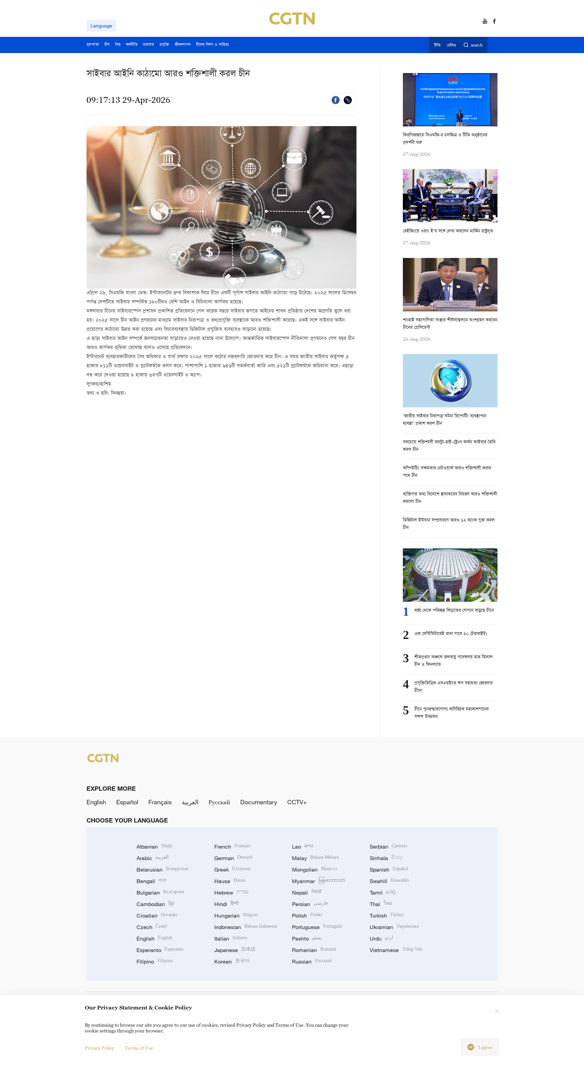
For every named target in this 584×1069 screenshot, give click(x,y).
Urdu (381, 938)
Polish (307, 915)
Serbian (388, 846)
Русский (219, 802)
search (477, 45)
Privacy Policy (99, 1048)
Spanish (389, 869)
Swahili (389, 881)
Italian (230, 938)
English (96, 802)
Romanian (314, 950)
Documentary (258, 802)
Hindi (226, 904)
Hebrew (231, 892)
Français (160, 802)
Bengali (151, 881)
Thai (381, 904)
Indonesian (245, 927)
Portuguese (317, 927)
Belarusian (162, 869)
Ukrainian (394, 927)
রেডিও (451, 45)
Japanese (235, 950)
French (232, 846)
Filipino (155, 961)
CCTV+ (297, 802)
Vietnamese (396, 950)
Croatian (157, 915)
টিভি (437, 45)
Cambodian (155, 904)
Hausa (229, 881)
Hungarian (236, 915)
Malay (315, 858)
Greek (232, 869)
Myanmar (318, 881)
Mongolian (314, 869)
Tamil (383, 892)
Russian (312, 961)
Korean (231, 961)
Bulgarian (160, 892)
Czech (152, 927)
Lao (302, 846)
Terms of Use (139, 1048)
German (233, 858)
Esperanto (160, 950)
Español (127, 802)
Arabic (153, 858)
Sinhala (387, 858)
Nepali (306, 892)
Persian (310, 904)
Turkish (387, 915)
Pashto (306, 938)
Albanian (154, 846)
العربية (190, 802)
